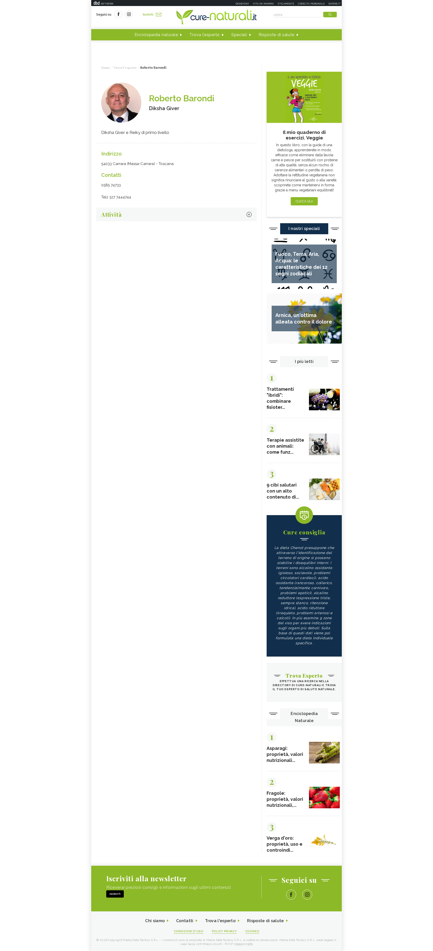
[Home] (216, 17)
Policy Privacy (224, 931)
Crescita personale (311, 3)
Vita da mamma (263, 3)
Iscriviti (148, 14)
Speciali (239, 34)
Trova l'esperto (204, 34)
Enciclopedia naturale (156, 34)
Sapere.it (335, 3)
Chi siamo (155, 920)
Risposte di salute (277, 34)
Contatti (184, 920)
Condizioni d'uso (188, 931)
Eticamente (286, 3)
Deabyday (242, 3)
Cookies (252, 931)
